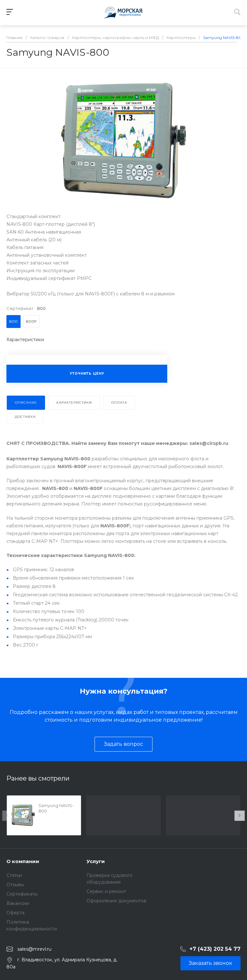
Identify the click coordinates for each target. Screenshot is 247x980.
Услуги (96, 861)
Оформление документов (116, 901)
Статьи (14, 875)
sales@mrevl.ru (34, 949)
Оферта (15, 913)
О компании (22, 861)
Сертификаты (22, 894)
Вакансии (17, 903)
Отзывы (15, 885)
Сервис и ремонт (106, 891)
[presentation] (7, 816)
